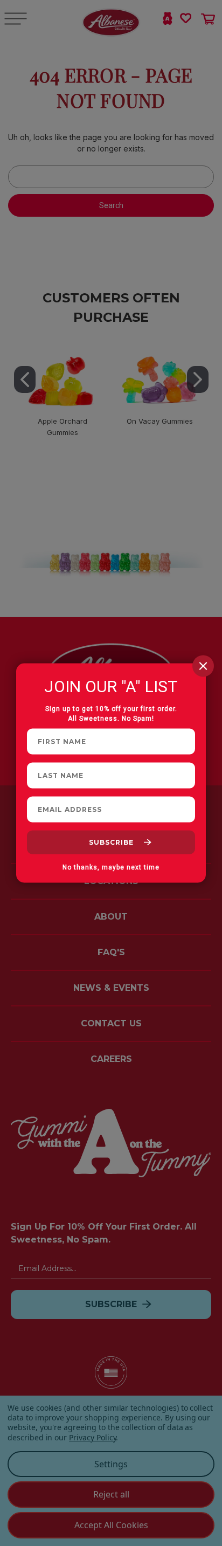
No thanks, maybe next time (111, 867)
